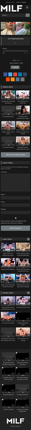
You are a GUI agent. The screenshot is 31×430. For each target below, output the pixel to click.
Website (3, 209)
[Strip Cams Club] (13, 8)
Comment (4, 172)
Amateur (16, 67)
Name (3, 194)
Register (24, 2)
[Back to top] (26, 425)
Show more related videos (15, 155)
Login (18, 2)
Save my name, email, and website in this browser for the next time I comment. (13, 222)
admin (18, 60)
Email (3, 202)
